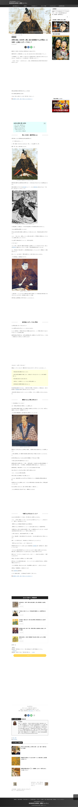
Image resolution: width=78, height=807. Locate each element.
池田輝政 (34, 545)
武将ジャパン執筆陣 (40, 799)
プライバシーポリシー (60, 799)
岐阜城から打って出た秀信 (20, 126)
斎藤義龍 (17, 389)
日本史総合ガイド (34, 5)
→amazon (14, 650)
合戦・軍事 (14, 737)
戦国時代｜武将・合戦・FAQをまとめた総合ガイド (22, 98)
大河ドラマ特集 (43, 5)
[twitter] (25, 47)
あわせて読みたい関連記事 (21, 131)
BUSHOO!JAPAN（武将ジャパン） (18, 3)
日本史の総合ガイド (26, 799)
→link (33, 652)
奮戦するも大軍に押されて (20, 128)
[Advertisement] (30, 113)
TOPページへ (29, 655)
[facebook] (28, 47)
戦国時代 (25, 5)
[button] (75, 797)
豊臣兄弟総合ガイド (16, 5)
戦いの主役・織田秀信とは (20, 125)
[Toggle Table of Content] (44, 123)
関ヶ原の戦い (15, 739)
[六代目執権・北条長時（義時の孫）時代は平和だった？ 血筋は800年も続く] (21, 784)
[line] (31, 47)
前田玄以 (14, 247)
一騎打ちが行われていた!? (20, 129)
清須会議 (24, 187)
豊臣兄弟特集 (20, 799)
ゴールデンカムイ (53, 5)
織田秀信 (16, 570)
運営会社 (54, 799)
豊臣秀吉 (35, 187)
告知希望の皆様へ (62, 5)
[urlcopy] (34, 47)
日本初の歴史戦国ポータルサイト (39, 801)
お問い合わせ (30, 710)
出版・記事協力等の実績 (48, 799)
